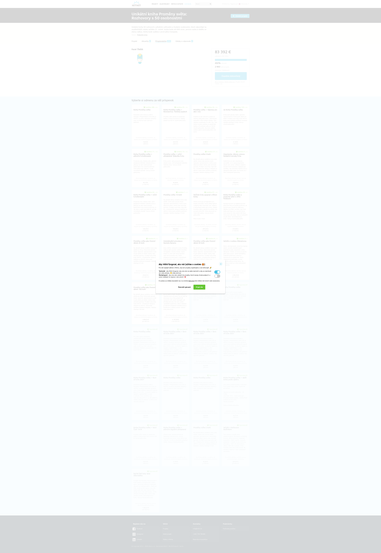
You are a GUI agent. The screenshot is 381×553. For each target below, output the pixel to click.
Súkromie (191, 281)
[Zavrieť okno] (220, 263)
